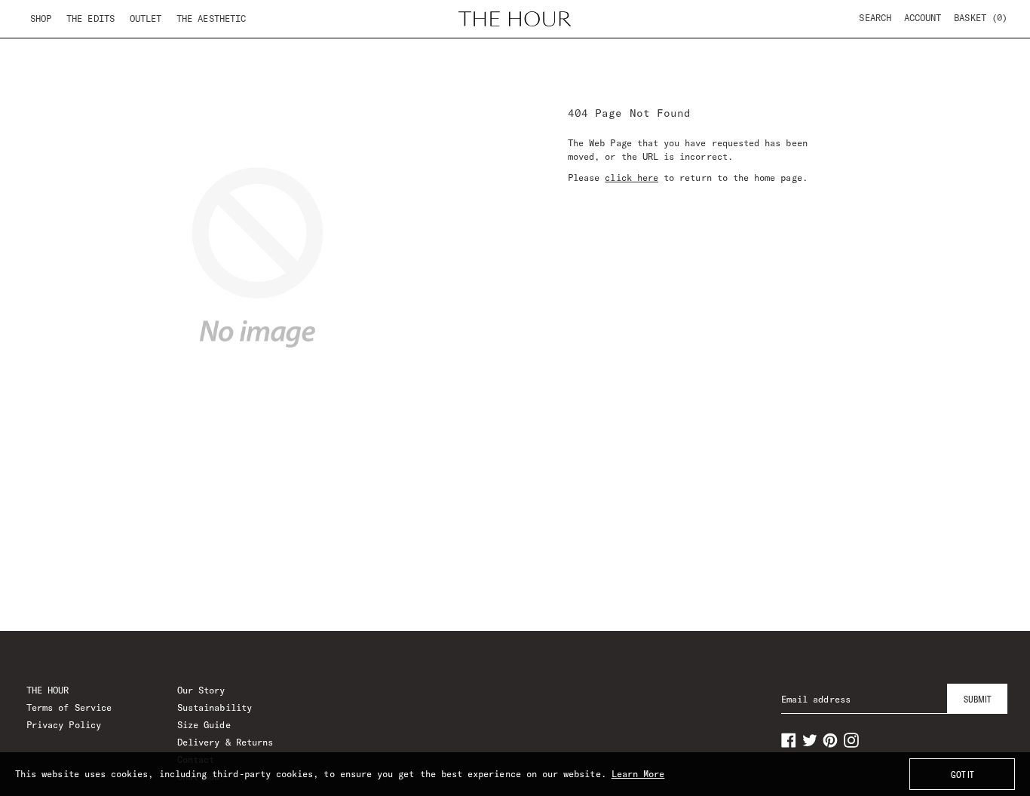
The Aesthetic (211, 18)
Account (922, 17)
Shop (40, 18)
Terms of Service (69, 707)
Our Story (201, 690)
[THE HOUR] (515, 18)
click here (631, 177)
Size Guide (204, 724)
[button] (980, 18)
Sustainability (214, 707)
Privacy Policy (63, 724)
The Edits (90, 18)
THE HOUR (47, 690)
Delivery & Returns (225, 742)
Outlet (145, 18)
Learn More (638, 773)
